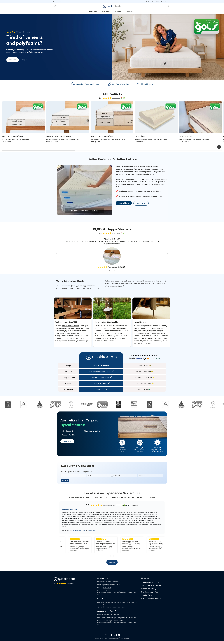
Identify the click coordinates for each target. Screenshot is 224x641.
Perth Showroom (166, 2)
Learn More (124, 203)
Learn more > (111, 604)
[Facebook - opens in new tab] (111, 635)
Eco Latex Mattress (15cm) (12, 136)
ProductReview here (79, 530)
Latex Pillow (140, 136)
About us (55, 2)
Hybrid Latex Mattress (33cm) (102, 136)
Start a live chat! (113, 582)
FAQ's (158, 2)
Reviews (62, 2)
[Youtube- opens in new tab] (119, 635)
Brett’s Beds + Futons (70, 326)
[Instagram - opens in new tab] (115, 635)
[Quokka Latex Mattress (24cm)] (67, 117)
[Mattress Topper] (200, 117)
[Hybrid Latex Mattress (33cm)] (112, 117)
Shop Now (141, 203)
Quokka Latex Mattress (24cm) (58, 136)
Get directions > (121, 607)
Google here (91, 530)
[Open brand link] (12, 404)
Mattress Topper (185, 136)
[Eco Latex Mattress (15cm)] (23, 117)
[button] (57, 6)
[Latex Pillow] (156, 117)
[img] (73, 539)
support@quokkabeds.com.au (111, 585)
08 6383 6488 (107, 588)
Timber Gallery (150, 2)
